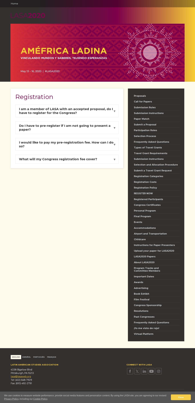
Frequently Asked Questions (151, 142)
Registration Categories (148, 176)
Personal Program (145, 210)
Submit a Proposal (145, 124)
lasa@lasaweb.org (21, 376)
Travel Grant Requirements (150, 153)
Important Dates (144, 276)
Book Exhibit (141, 293)
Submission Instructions (149, 113)
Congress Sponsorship (148, 305)
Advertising (141, 288)
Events (138, 222)
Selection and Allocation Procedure (156, 164)
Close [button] (181, 397)
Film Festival (141, 299)
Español (26, 357)
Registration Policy (145, 187)
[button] (48, 399)
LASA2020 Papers (144, 256)
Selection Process (145, 136)
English (16, 357)
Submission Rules (145, 107)
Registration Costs (145, 182)
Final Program (142, 216)
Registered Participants (148, 199)
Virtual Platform (143, 334)
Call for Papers (143, 101)
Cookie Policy (40, 399)
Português (39, 357)
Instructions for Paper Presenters (154, 245)
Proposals (140, 96)
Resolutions (141, 311)
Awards (138, 282)
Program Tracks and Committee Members (147, 269)
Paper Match (141, 119)
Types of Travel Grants (148, 147)
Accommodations (145, 228)
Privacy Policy (11, 399)
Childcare (140, 239)
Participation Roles (145, 130)
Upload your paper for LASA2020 (154, 250)
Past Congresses (144, 316)
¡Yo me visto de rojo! (146, 328)
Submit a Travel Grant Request (153, 170)
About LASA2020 (144, 262)
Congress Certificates (147, 205)
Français (51, 357)
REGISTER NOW (143, 193)
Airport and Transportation (150, 233)
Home (14, 3)
